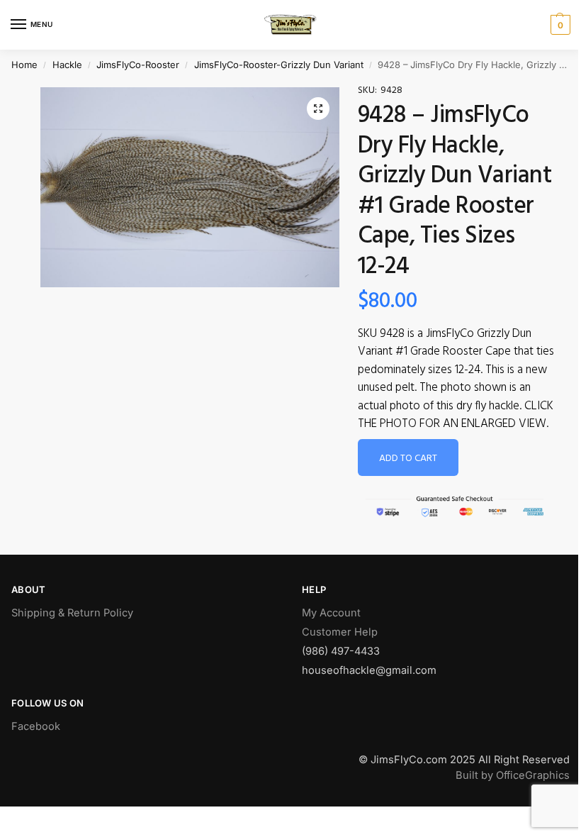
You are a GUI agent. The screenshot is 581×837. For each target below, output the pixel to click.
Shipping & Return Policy (72, 612)
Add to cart (408, 458)
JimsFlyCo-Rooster (137, 64)
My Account (331, 612)
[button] (318, 108)
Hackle (67, 64)
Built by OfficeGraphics (513, 775)
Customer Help (340, 632)
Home (24, 64)
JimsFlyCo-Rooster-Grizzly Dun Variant (278, 64)
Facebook (35, 726)
